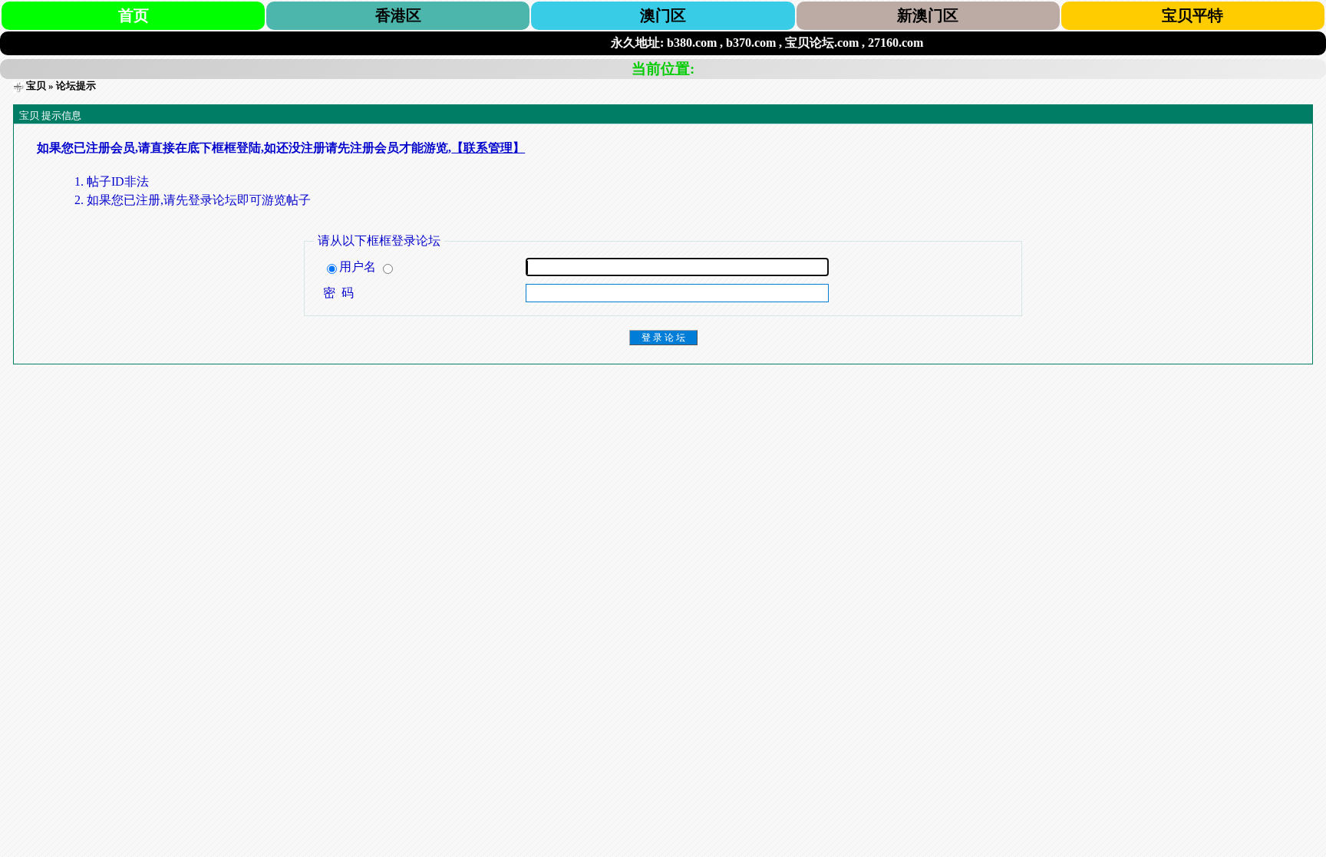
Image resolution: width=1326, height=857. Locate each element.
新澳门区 (927, 15)
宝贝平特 (1192, 15)
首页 (133, 15)
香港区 (398, 15)
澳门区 (663, 15)
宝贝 (36, 85)
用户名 (359, 266)
